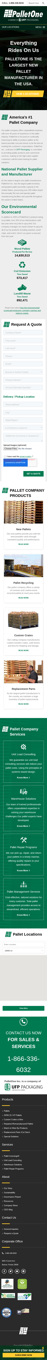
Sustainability (9, 1192)
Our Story (8, 1188)
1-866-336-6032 (11, 1253)
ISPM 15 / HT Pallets (13, 1115)
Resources (8, 1201)
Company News (11, 1205)
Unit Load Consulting (13, 1160)
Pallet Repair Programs (14, 1169)
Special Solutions (11, 1136)
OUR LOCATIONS (10, 27)
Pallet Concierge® (11, 1156)
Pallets (7, 1111)
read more (23, 544)
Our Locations (27, 93)
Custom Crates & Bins (13, 1119)
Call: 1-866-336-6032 (13, 3)
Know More (23, 778)
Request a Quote (11, 1233)
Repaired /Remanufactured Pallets (18, 1124)
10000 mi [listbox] (8, 951)
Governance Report (12, 1197)
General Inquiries (11, 1229)
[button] (43, 1348)
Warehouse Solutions (13, 1164)
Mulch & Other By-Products (16, 1128)
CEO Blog (8, 1209)
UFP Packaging (23, 150)
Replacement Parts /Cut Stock (17, 1132)
